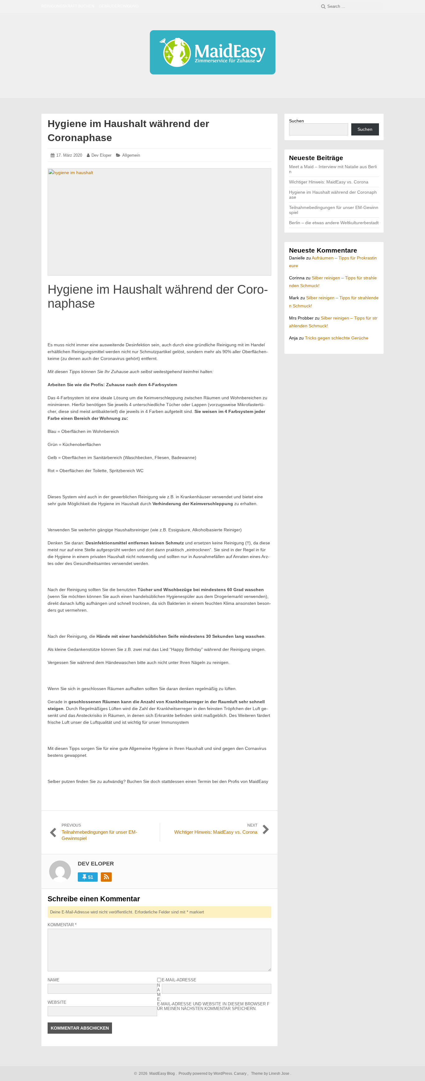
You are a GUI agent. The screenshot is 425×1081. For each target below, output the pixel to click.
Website (57, 1002)
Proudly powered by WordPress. (206, 1073)
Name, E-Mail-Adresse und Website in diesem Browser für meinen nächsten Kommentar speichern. (213, 997)
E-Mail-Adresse (179, 980)
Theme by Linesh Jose (270, 1073)
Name (53, 980)
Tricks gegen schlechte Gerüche (336, 337)
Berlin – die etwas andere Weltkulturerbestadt (334, 222)
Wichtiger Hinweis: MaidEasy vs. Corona (328, 181)
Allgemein (131, 155)
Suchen (296, 120)
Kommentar (62, 924)
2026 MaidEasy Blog (156, 1073)
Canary (240, 1073)
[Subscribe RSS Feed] (106, 877)
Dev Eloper (101, 155)
